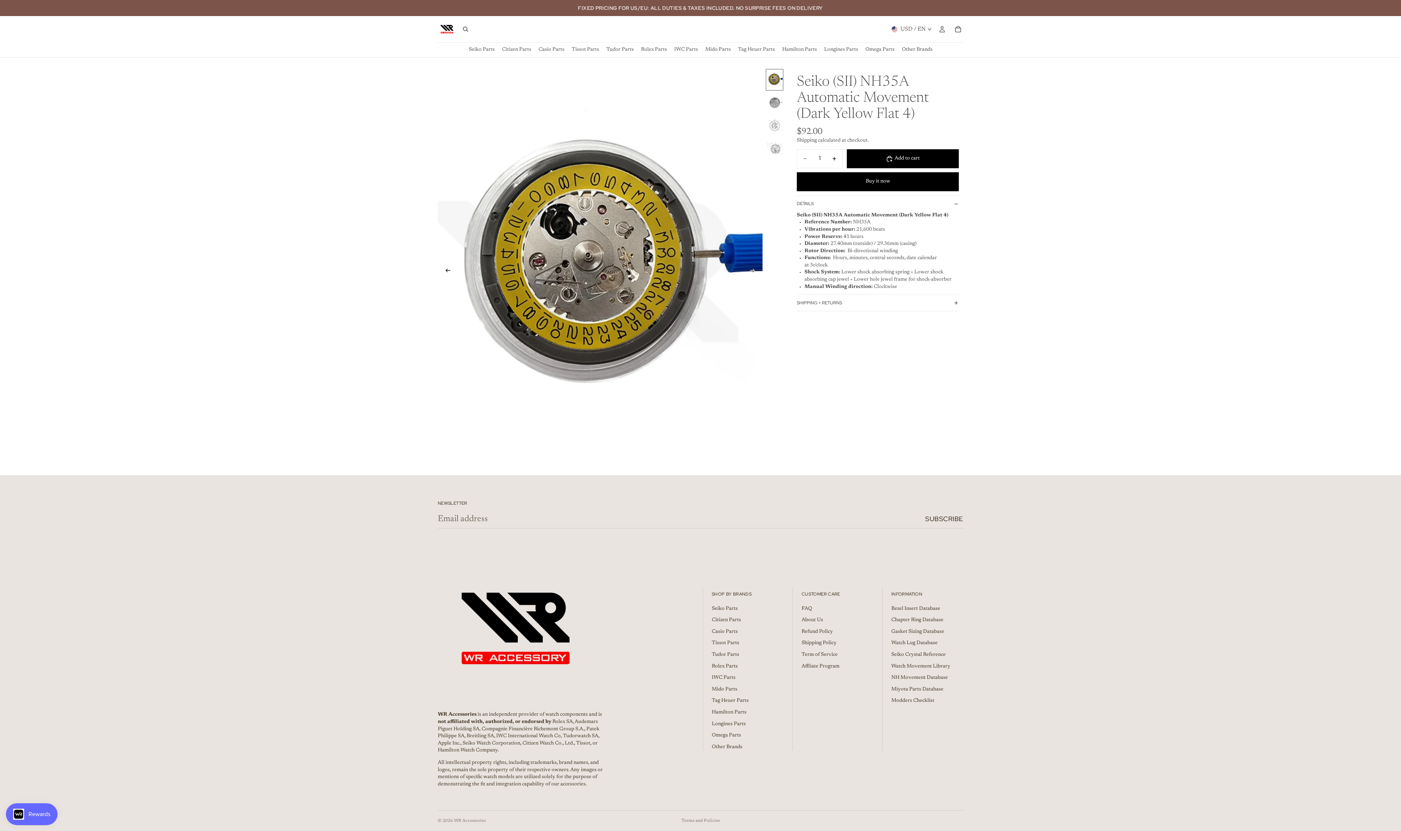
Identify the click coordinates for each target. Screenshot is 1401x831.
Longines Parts (729, 724)
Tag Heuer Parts (730, 701)
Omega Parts (726, 735)
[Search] (466, 29)
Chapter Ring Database (917, 620)
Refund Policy (817, 631)
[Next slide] (754, 272)
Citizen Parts (726, 620)
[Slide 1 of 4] (775, 80)
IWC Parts (724, 677)
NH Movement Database (919, 677)
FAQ (807, 608)
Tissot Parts (725, 643)
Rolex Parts (725, 666)
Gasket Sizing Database (917, 631)
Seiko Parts (725, 608)
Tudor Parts (725, 654)
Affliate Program (821, 666)
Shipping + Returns (819, 303)
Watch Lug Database (914, 643)
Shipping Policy (819, 643)
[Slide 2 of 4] (775, 103)
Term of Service (820, 654)
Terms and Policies (701, 821)
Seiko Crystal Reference (918, 654)
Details (805, 204)
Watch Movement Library (920, 666)
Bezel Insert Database (915, 608)
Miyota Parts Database (917, 689)
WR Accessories (470, 821)
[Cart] (958, 29)
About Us (812, 620)
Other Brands (727, 747)
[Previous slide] (446, 272)
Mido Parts (724, 689)
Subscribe (944, 519)
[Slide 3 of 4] (775, 126)
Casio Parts (725, 631)
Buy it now (878, 181)
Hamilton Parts (729, 712)
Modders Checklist (912, 701)
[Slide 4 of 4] (775, 149)
